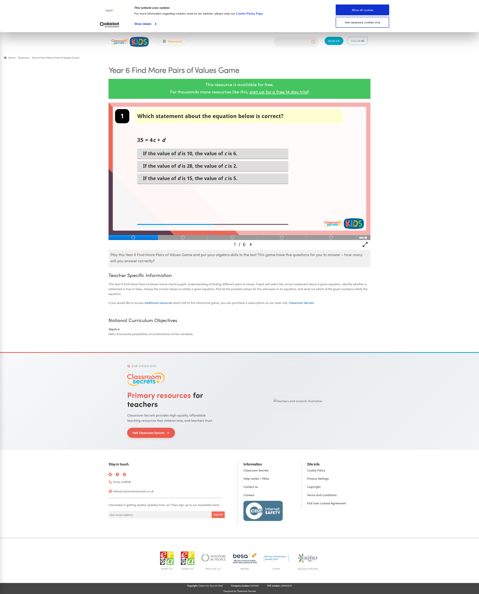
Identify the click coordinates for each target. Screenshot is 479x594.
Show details (142, 23)
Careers (248, 495)
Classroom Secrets (301, 303)
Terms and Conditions (322, 495)
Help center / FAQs (256, 478)
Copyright (314, 487)
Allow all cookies (362, 10)
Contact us (250, 487)
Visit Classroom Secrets (148, 433)
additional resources (158, 303)
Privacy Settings (318, 478)
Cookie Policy (316, 470)
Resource (23, 57)
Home (11, 57)
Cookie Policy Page (249, 13)
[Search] (313, 41)
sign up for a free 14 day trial (279, 91)
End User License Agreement (326, 503)
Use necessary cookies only (362, 22)
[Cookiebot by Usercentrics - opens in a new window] (109, 25)
